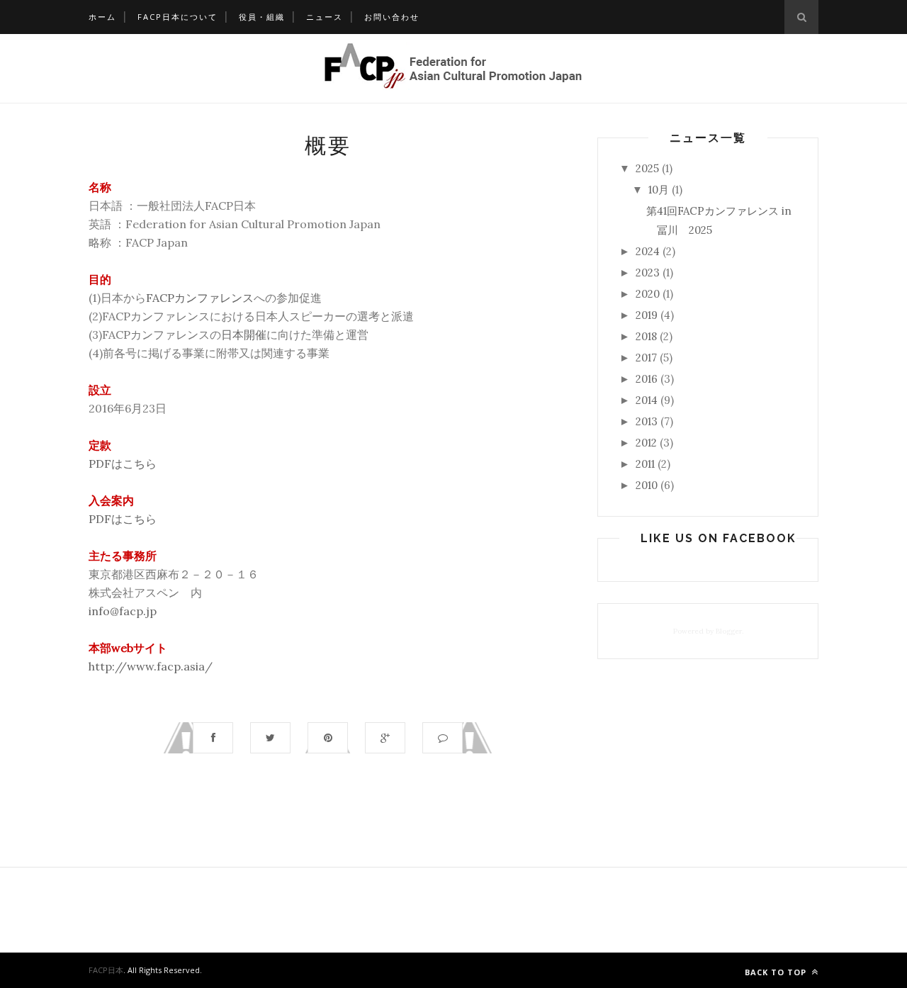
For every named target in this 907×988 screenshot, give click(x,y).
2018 (646, 336)
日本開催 (243, 334)
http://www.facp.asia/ (151, 666)
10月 (658, 189)
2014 (647, 400)
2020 (648, 294)
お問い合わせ (391, 16)
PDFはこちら (123, 463)
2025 (647, 168)
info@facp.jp (123, 611)
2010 (647, 485)
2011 (645, 464)
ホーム (102, 16)
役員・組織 (262, 16)
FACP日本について (177, 16)
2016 (647, 379)
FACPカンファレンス (200, 298)
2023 (648, 272)
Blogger (729, 631)
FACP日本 (106, 970)
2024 (648, 251)
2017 (646, 357)
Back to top (777, 972)
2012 (646, 442)
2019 (647, 315)
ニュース (324, 16)
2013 (647, 421)
